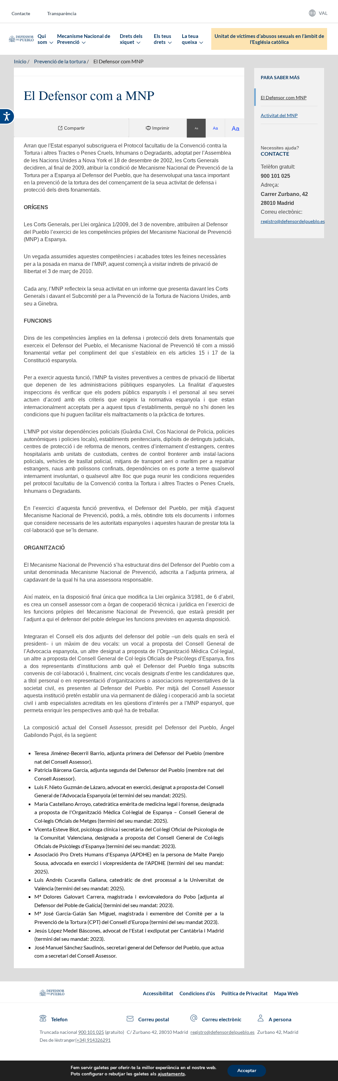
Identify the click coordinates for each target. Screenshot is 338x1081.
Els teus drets (162, 39)
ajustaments (171, 1074)
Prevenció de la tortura (60, 61)
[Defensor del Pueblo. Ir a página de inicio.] (21, 39)
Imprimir (160, 128)
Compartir (74, 128)
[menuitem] (26, 13)
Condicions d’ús (197, 993)
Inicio (20, 61)
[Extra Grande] (234, 128)
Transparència (61, 13)
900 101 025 (91, 1032)
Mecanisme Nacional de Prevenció (83, 39)
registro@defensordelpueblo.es (293, 221)
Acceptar (246, 1070)
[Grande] (215, 128)
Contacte (21, 13)
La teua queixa (190, 39)
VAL (323, 13)
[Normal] (196, 128)
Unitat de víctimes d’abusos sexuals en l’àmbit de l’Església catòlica (269, 39)
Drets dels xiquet (131, 39)
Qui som (43, 39)
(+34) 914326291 (93, 1040)
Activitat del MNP (279, 115)
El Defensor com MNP (118, 61)
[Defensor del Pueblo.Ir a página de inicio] (52, 993)
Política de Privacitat (244, 993)
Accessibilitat (158, 993)
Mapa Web (286, 993)
